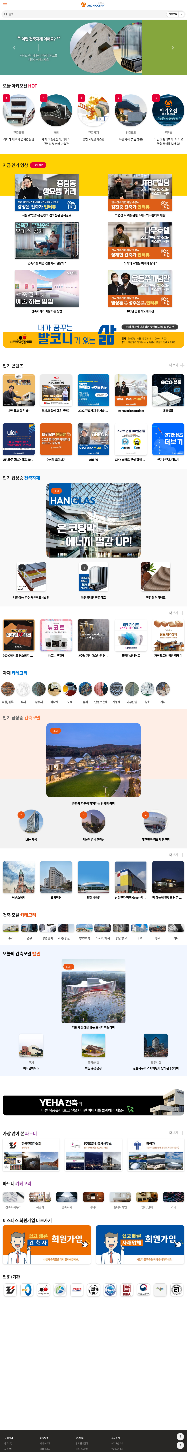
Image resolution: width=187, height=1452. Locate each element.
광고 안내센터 (82, 1443)
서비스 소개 (45, 1443)
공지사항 (8, 1443)
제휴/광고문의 (82, 1449)
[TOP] (180, 1445)
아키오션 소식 (117, 1449)
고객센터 (8, 1449)
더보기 (173, 365)
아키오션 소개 (117, 1443)
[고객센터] (180, 1436)
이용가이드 (45, 1449)
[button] (14, 47)
